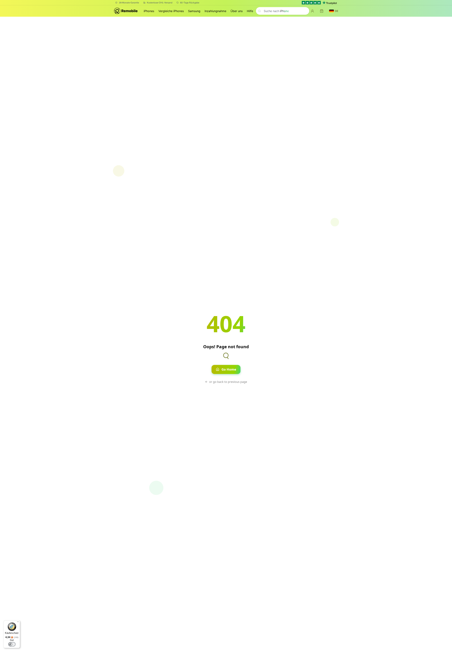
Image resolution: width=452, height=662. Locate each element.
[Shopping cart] (321, 11)
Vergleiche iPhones (171, 11)
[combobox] (282, 11)
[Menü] (18, 622)
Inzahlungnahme (215, 11)
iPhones (149, 11)
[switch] (11, 644)
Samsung (194, 11)
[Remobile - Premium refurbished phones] (126, 11)
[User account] (312, 11)
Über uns (237, 11)
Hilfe (250, 11)
